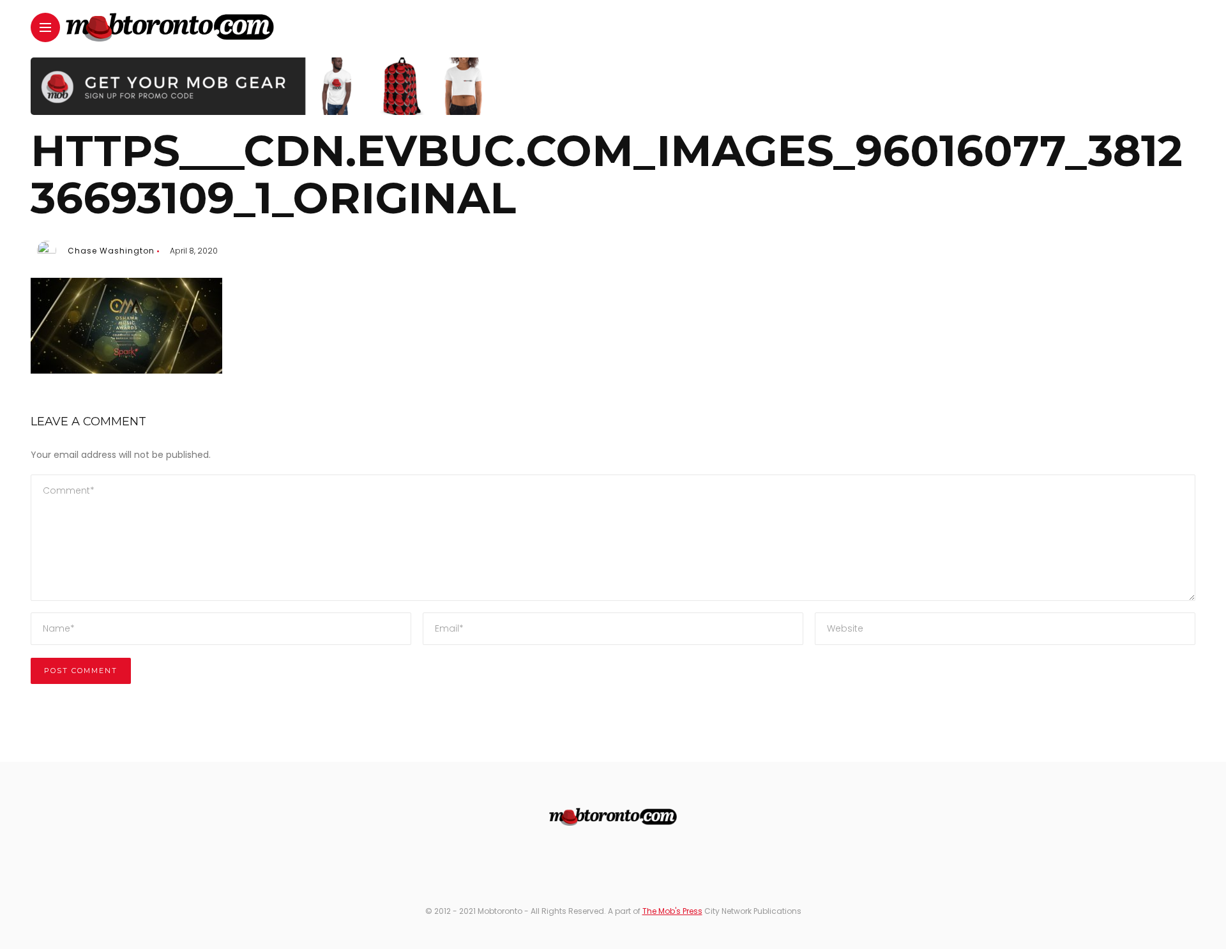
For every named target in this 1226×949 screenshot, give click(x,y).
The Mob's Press (672, 911)
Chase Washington (111, 250)
